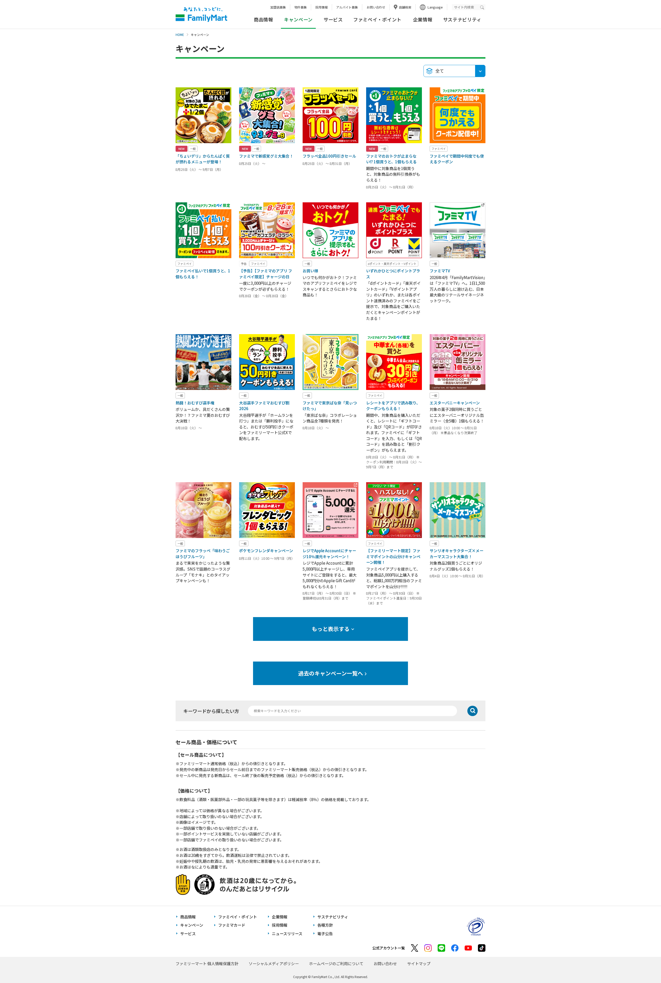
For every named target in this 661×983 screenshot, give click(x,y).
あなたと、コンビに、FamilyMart (201, 14)
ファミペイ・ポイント (377, 19)
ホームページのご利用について (336, 963)
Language (435, 7)
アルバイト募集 (347, 7)
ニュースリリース (287, 933)
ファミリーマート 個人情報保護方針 (207, 963)
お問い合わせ (376, 7)
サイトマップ (418, 963)
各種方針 (325, 925)
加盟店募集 (278, 7)
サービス (333, 19)
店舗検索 (405, 7)
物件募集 (300, 7)
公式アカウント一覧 (388, 947)
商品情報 (263, 19)
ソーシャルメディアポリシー (274, 963)
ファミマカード (231, 925)
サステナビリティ (462, 19)
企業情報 (422, 19)
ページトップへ (644, 966)
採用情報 (321, 7)
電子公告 (325, 933)
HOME (180, 35)
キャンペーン (191, 925)
